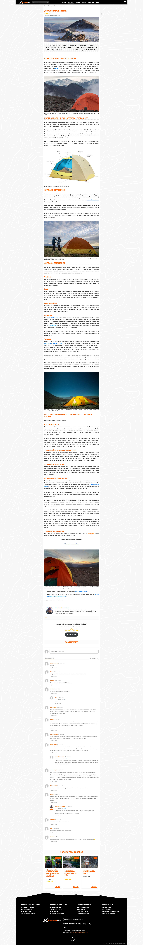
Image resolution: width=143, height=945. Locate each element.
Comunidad (91, 2)
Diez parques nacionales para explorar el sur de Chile (70, 872)
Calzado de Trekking (82, 911)
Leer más (57, 886)
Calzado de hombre (26, 909)
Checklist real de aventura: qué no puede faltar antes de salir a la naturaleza (52, 873)
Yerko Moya (65, 758)
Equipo (95, 857)
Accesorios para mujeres (57, 913)
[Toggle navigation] (17, 2)
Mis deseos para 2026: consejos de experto (89, 871)
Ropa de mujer (54, 911)
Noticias (64, 2)
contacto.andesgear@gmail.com (79, 932)
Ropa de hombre (26, 911)
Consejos (70, 2)
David (64, 808)
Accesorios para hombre (28, 913)
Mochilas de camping (83, 907)
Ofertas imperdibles (107, 909)
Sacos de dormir (81, 909)
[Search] (48, 2)
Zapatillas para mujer (56, 909)
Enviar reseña (71, 634)
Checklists (58, 857)
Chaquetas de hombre (27, 907)
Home (45, 5)
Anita (64, 699)
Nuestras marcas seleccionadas (110, 911)
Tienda (65, 927)
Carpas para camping (83, 913)
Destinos (84, 2)
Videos (97, 2)
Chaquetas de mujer (55, 907)
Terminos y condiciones (108, 913)
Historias (78, 2)
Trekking (77, 857)
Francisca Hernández (60, 806)
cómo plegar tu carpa (81, 591)
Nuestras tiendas (106, 907)
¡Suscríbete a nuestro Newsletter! (73, 919)
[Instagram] (45, 617)
